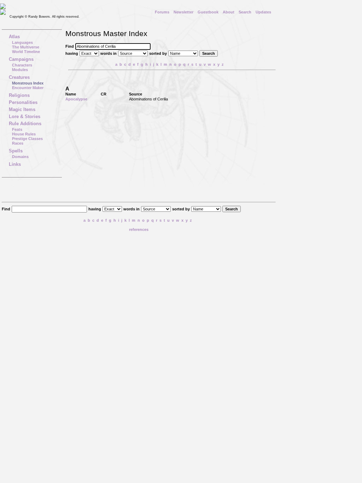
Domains (20, 157)
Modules (20, 70)
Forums (162, 12)
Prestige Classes (27, 138)
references (138, 229)
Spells (16, 150)
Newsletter (183, 12)
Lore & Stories (24, 116)
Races (17, 143)
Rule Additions (25, 123)
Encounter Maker (27, 88)
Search (245, 12)
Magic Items (22, 109)
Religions (19, 95)
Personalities (23, 102)
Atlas (14, 36)
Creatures (19, 77)
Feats (17, 129)
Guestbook (208, 12)
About (228, 12)
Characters (22, 65)
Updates (263, 12)
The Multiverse (25, 47)
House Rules (24, 134)
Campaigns (21, 59)
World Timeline (26, 52)
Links (15, 164)
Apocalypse (76, 99)
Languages (22, 42)
